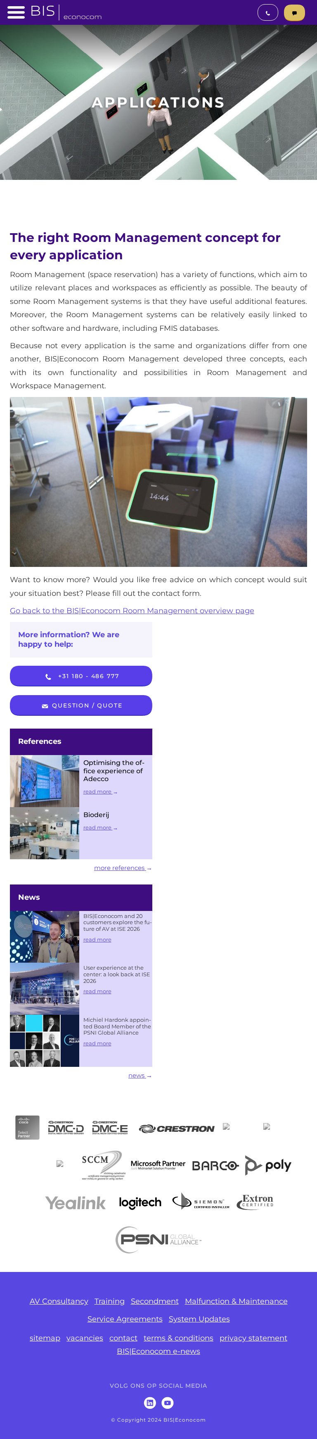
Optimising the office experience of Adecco (113, 771)
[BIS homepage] (66, 10)
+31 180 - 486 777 (87, 676)
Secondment (155, 1301)
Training (110, 1301)
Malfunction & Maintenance (236, 1301)
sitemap (45, 1338)
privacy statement (253, 1338)
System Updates (199, 1319)
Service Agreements (125, 1319)
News (29, 897)
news (137, 1075)
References (40, 741)
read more (98, 791)
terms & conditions (178, 1338)
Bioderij (96, 815)
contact (123, 1338)
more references (120, 868)
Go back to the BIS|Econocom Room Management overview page (132, 610)
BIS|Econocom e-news (158, 1351)
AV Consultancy (59, 1301)
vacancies (84, 1338)
